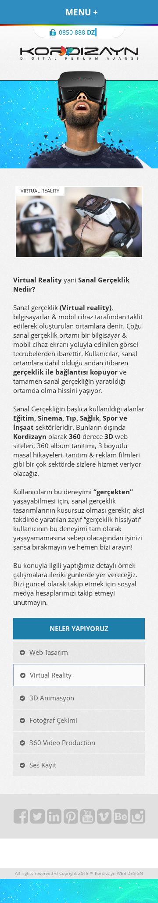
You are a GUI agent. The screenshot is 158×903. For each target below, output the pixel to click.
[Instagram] (137, 819)
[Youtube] (88, 819)
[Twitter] (38, 819)
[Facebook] (22, 819)
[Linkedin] (55, 819)
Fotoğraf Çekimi (53, 720)
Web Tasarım (48, 652)
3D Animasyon (51, 698)
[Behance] (122, 819)
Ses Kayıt (42, 765)
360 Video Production (62, 742)
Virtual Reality (51, 675)
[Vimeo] (105, 819)
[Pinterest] (72, 819)
